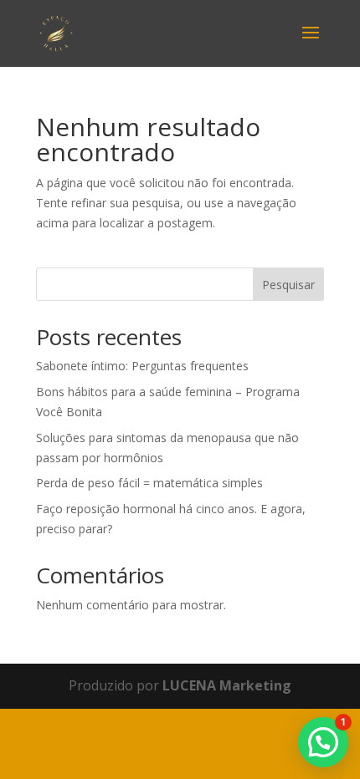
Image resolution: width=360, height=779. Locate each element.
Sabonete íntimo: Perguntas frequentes (142, 366)
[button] (323, 742)
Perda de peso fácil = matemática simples (149, 483)
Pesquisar (288, 285)
